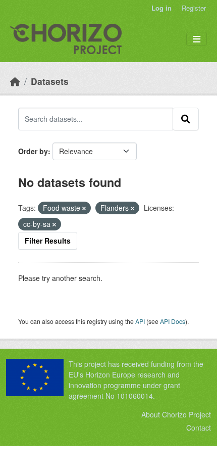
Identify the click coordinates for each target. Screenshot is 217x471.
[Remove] (84, 208)
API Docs (172, 321)
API (140, 321)
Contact (198, 427)
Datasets (50, 81)
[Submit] (186, 119)
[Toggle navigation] (196, 39)
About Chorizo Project (176, 414)
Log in (161, 8)
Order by (33, 151)
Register (194, 8)
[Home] (15, 81)
